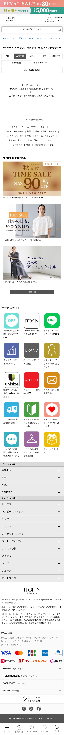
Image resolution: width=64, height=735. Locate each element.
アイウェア (47, 140)
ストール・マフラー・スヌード (35, 127)
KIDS (44, 56)
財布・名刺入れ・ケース (46, 131)
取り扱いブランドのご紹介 (31, 362)
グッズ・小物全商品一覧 (32, 119)
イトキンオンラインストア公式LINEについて (52, 334)
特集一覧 (32, 292)
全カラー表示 (41, 63)
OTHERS (56, 56)
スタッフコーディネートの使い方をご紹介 (51, 363)
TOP (4, 38)
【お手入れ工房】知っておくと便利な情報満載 (31, 452)
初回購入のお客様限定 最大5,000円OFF (11, 334)
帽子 (29, 131)
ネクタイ (12, 140)
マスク (15, 127)
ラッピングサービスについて (51, 451)
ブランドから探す (15, 38)
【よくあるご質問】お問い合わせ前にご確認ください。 (11, 453)
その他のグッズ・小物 (43, 145)
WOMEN (20, 56)
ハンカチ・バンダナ (15, 136)
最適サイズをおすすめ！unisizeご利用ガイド (11, 393)
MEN (32, 56)
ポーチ (23, 140)
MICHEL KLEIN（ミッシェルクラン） (39, 38)
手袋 (29, 136)
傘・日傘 (34, 140)
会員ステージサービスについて (11, 362)
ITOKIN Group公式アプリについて (32, 332)
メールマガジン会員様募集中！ (51, 391)
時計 (28, 145)
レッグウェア (17, 145)
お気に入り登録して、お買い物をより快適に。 (51, 422)
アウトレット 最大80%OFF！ (32, 391)
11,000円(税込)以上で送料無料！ (10, 421)
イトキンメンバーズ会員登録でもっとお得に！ (31, 422)
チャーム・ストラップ (45, 136)
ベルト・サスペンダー (14, 131)
